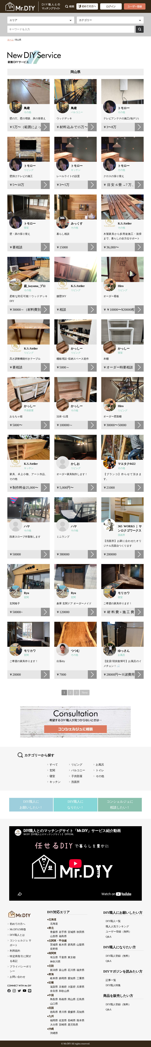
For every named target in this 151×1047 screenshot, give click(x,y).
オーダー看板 (111, 296)
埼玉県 (54, 957)
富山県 (63, 969)
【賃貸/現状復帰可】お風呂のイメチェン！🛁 (122, 663)
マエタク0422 (127, 463)
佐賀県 (63, 1020)
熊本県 (80, 1020)
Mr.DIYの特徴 (18, 929)
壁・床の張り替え (20, 233)
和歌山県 (64, 990)
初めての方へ (17, 923)
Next (84, 692)
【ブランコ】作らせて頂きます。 (122, 476)
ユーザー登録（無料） (118, 931)
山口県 (54, 1003)
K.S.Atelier (125, 223)
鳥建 (27, 108)
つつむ (75, 650)
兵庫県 (80, 986)
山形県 (54, 936)
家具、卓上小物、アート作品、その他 (29, 476)
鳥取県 (54, 999)
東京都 (72, 957)
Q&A (108, 936)
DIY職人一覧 (113, 921)
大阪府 (72, 986)
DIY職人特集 (113, 985)
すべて (54, 764)
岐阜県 (54, 978)
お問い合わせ (17, 976)
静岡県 (63, 978)
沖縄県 (54, 1033)
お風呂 (121, 655)
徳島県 (54, 1011)
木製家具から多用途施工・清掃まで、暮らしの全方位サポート (122, 236)
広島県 (80, 999)
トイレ (100, 770)
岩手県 (63, 931)
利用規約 (15, 950)
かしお (75, 463)
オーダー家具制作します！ (72, 474)
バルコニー (77, 112)
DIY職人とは (17, 934)
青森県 (54, 931)
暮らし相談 (63, 233)
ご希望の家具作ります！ (24, 661)
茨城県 (54, 944)
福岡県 (54, 1020)
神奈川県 (55, 961)
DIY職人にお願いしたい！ (31, 804)
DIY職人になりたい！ (75, 804)
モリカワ (124, 593)
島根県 (63, 999)
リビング (29, 170)
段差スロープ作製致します (25, 536)
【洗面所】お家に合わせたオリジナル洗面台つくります (122, 543)
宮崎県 (63, 1024)
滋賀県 (54, 986)
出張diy (61, 661)
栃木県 (63, 944)
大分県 (54, 1024)
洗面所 (121, 535)
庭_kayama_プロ (35, 286)
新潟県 (54, 969)
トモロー (124, 108)
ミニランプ (63, 536)
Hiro (121, 286)
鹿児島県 (73, 1024)
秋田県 (80, 931)
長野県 (54, 948)
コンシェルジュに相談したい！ (120, 804)
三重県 (80, 978)
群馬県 (72, 944)
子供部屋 (29, 410)
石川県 (72, 969)
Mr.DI (66, 1043)
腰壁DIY (61, 296)
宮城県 (72, 931)
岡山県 (72, 999)
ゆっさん (124, 650)
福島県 (63, 936)
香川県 (63, 1011)
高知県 (80, 1011)
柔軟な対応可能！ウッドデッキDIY (29, 298)
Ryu (26, 593)
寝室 (26, 227)
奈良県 (54, 990)
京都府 (63, 986)
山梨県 (80, 944)
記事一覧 (111, 980)
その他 (27, 112)
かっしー (77, 348)
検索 (140, 29)
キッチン (75, 170)
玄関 (26, 597)
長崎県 (72, 1020)
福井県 (80, 969)
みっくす (77, 223)
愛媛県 (72, 1011)
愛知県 (72, 978)
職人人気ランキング (117, 926)
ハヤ (27, 526)
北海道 (54, 923)
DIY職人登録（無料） (118, 955)
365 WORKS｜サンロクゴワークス (130, 528)
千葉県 (63, 957)
